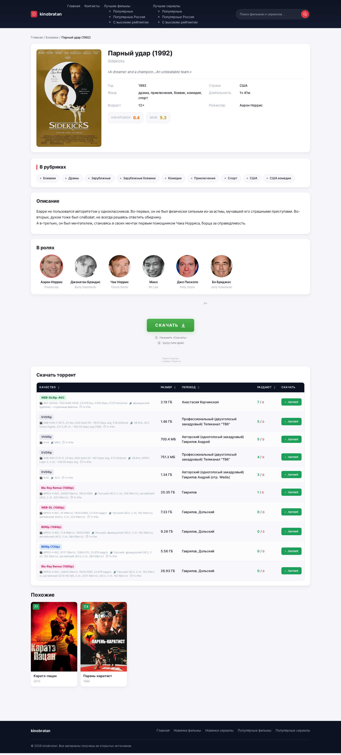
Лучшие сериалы (166, 6)
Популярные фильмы (254, 730)
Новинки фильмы (187, 730)
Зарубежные (101, 178)
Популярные (123, 11)
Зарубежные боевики (139, 178)
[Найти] (305, 14)
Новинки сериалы (219, 730)
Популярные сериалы (293, 730)
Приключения (204, 178)
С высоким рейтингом (131, 22)
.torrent (292, 402)
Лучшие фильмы (117, 6)
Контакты (92, 6)
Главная (73, 6)
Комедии (175, 178)
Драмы (73, 178)
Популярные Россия (129, 17)
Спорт (232, 178)
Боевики (52, 37)
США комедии (280, 178)
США (253, 178)
